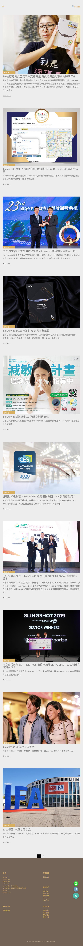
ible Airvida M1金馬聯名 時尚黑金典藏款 (26, 330)
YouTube (46, 900)
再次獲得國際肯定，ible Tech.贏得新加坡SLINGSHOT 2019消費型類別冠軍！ (41, 666)
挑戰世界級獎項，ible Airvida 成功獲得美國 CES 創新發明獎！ (39, 496)
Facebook (46, 898)
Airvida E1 (6, 890)
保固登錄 (46, 911)
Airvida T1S (6, 892)
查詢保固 (46, 913)
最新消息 (6, 72)
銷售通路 (46, 877)
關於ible (46, 891)
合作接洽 (46, 896)
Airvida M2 (6, 881)
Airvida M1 (6, 879)
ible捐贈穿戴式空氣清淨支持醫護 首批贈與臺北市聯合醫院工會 (39, 76)
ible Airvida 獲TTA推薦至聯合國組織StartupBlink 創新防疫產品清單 (40, 170)
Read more (7, 95)
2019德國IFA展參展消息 (17, 829)
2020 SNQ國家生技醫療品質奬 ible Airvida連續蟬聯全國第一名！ (40, 251)
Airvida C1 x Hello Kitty (10, 886)
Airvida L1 (6, 877)
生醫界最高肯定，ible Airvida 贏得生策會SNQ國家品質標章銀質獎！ (40, 577)
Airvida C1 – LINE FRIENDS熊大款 (14, 888)
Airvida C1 (6, 884)
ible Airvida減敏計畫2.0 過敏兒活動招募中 (27, 416)
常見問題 (46, 915)
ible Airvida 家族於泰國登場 (18, 746)
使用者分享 (6, 911)
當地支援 (46, 917)
